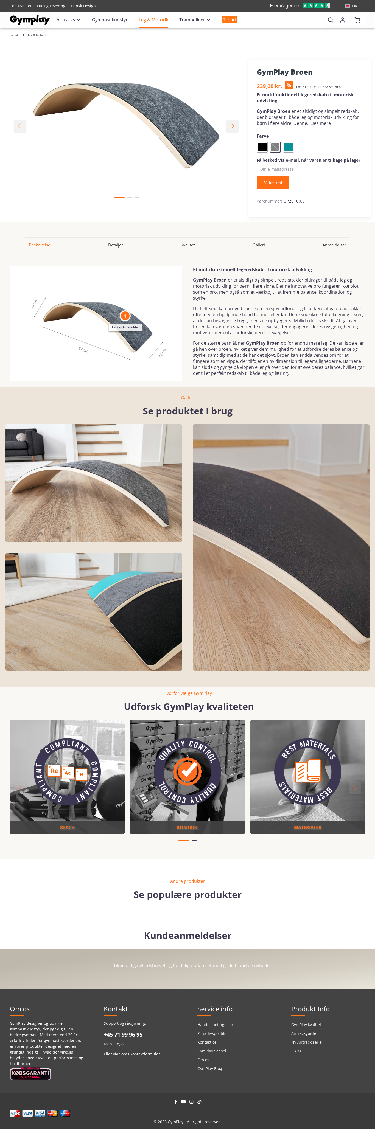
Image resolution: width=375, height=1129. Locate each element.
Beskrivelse (39, 245)
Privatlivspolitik (211, 1033)
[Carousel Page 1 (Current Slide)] (183, 840)
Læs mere (320, 123)
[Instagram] (192, 1102)
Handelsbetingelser (215, 1024)
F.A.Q (296, 1051)
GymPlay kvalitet (306, 1024)
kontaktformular (145, 1054)
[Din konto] (342, 19)
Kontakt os (207, 1042)
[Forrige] (20, 126)
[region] (126, 126)
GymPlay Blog (209, 1068)
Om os (203, 1059)
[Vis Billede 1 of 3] (119, 197)
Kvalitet (188, 245)
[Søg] (330, 19)
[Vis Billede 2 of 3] (129, 197)
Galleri (259, 245)
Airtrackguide (303, 1033)
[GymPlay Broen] (126, 126)
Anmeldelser (334, 245)
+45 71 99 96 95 (123, 1034)
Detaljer (115, 245)
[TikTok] (199, 1102)
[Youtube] (184, 1102)
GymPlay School (211, 1051)
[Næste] (232, 126)
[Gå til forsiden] (30, 20)
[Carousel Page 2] (194, 840)
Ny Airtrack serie (306, 1042)
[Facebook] (176, 1102)
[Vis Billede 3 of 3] (137, 197)
